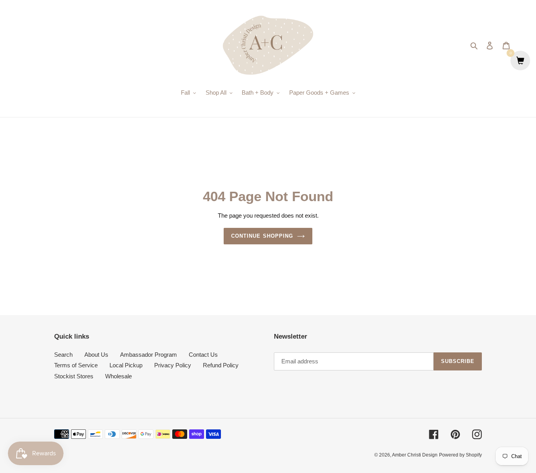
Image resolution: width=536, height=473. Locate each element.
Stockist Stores (73, 376)
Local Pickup (125, 365)
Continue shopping (262, 236)
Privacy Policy (172, 365)
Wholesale (118, 376)
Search (63, 354)
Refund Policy (221, 365)
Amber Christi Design (415, 455)
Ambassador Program (148, 354)
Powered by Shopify (460, 455)
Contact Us (203, 354)
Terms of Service (76, 365)
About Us (96, 354)
